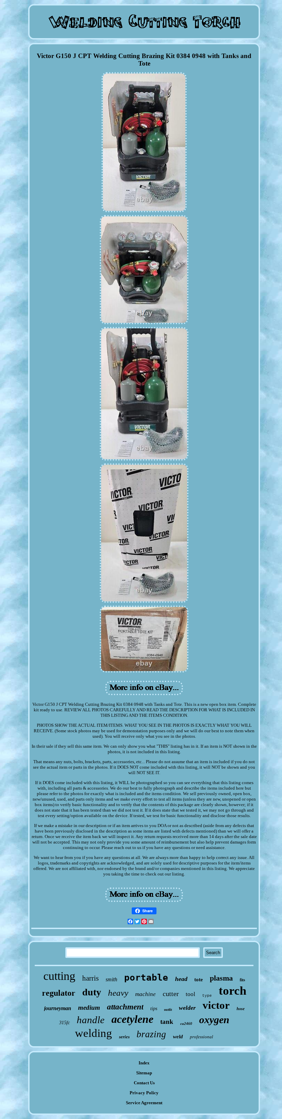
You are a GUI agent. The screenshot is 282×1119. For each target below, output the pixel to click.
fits (242, 979)
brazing (151, 1034)
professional (201, 1036)
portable (146, 977)
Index (144, 1062)
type (207, 996)
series (124, 1036)
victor (216, 1005)
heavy (118, 992)
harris (90, 978)
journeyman (57, 1008)
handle (91, 1019)
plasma (221, 978)
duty (91, 992)
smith (111, 979)
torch (232, 990)
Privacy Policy (144, 1092)
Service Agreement (144, 1102)
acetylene (132, 1019)
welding (93, 1033)
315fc (64, 1022)
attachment (125, 1007)
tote (198, 979)
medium (89, 1007)
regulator (58, 992)
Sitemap (144, 1072)
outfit (168, 1009)
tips (153, 1008)
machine (145, 994)
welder (187, 1007)
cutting (59, 976)
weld (178, 1036)
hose (241, 1008)
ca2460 (186, 1023)
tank (166, 1021)
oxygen (214, 1019)
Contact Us (144, 1082)
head (181, 978)
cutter (171, 993)
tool (190, 994)
